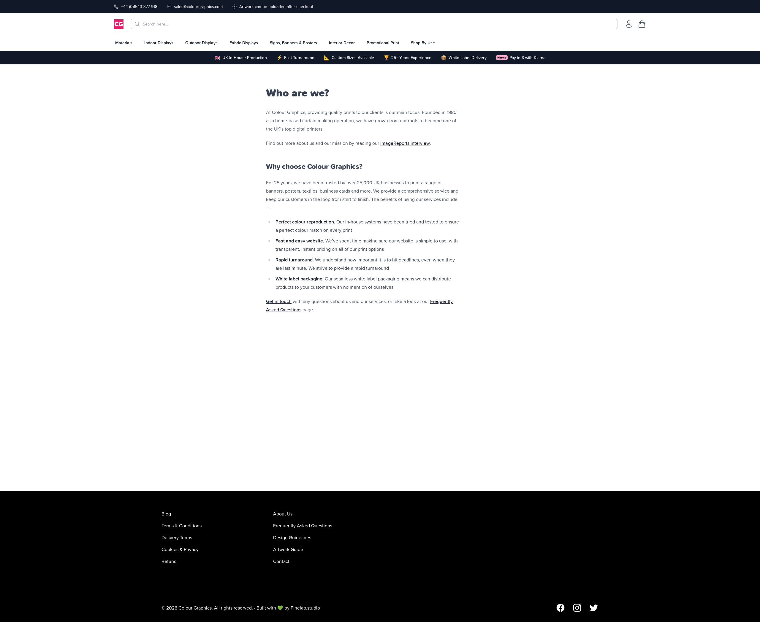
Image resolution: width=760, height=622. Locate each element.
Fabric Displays (243, 43)
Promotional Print (383, 43)
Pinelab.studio (305, 607)
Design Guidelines (292, 537)
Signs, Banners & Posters (293, 43)
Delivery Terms (177, 537)
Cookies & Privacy (180, 549)
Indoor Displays (158, 43)
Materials (123, 43)
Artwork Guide (288, 549)
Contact (281, 561)
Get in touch (279, 301)
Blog (166, 513)
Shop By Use (423, 43)
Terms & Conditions (182, 525)
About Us (282, 513)
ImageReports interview (405, 143)
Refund (169, 561)
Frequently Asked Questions (302, 525)
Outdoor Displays (201, 43)
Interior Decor (342, 43)
